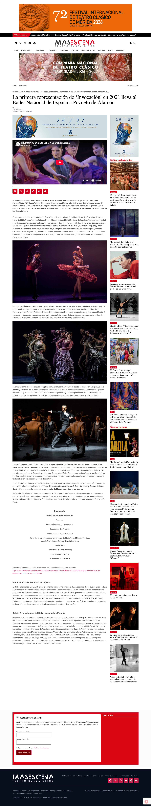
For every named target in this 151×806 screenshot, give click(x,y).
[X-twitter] (20, 43)
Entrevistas (25, 50)
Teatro (112, 459)
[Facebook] (16, 43)
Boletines (101, 50)
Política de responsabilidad (95, 791)
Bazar (110, 50)
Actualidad (113, 192)
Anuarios (74, 50)
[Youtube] (30, 43)
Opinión (134, 776)
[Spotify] (34, 43)
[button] (134, 43)
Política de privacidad (41, 748)
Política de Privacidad (114, 791)
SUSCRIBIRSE (24, 752)
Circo (101, 776)
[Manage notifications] (146, 801)
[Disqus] (59, 676)
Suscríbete (120, 50)
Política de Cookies (131, 791)
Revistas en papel (88, 50)
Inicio (16, 50)
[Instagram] (25, 43)
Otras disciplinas (115, 548)
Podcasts (64, 50)
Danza (112, 411)
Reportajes (40, 50)
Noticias (52, 50)
